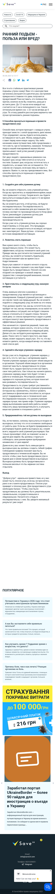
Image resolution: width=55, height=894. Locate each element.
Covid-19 (19, 14)
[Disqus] (27, 543)
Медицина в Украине (36, 14)
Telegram (28, 864)
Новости (7, 14)
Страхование (9, 20)
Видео (22, 20)
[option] (27, 783)
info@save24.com (27, 856)
